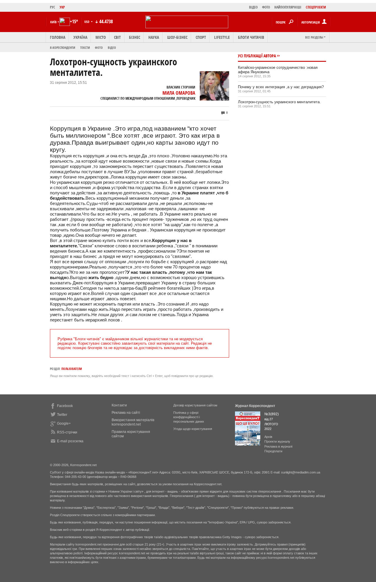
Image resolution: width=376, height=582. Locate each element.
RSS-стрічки (67, 432)
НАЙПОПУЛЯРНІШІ (287, 7)
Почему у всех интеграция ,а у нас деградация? (281, 87)
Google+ (64, 423)
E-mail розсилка (70, 441)
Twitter (62, 415)
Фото (99, 47)
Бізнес (134, 37)
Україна (80, 37)
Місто (100, 37)
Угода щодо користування (192, 429)
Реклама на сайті (126, 413)
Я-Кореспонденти (62, 47)
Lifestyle (222, 37)
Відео (112, 47)
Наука (153, 37)
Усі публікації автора (257, 56)
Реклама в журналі (278, 446)
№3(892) (271, 414)
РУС (52, 7)
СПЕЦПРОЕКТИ (316, 7)
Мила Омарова (178, 93)
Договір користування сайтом (195, 405)
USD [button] (87, 21)
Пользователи (71, 368)
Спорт (201, 37)
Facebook (65, 406)
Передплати (273, 451)
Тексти (85, 47)
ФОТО (266, 7)
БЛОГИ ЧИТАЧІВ (251, 37)
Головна (57, 37)
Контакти (119, 405)
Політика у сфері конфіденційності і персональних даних (188, 417)
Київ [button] (53, 22)
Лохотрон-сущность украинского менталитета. (279, 102)
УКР (62, 7)
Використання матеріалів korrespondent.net (133, 422)
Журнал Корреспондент (255, 406)
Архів (268, 436)
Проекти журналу (277, 441)
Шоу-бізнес (177, 37)
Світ (117, 37)
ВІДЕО (253, 7)
